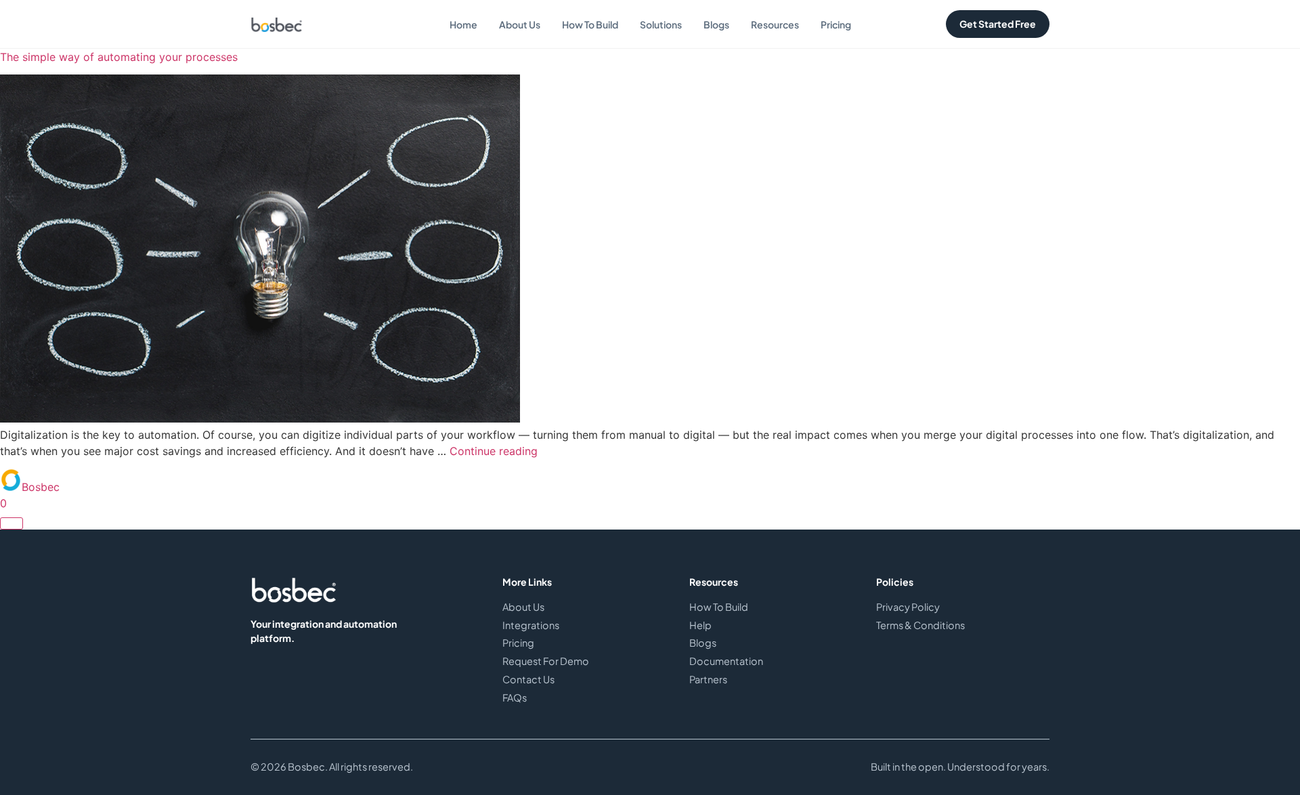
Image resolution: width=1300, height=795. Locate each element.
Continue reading (494, 451)
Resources (775, 24)
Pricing (836, 24)
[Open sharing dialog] (11, 523)
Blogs (716, 24)
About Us (519, 24)
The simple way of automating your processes (119, 57)
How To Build (590, 24)
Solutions (661, 24)
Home (463, 24)
